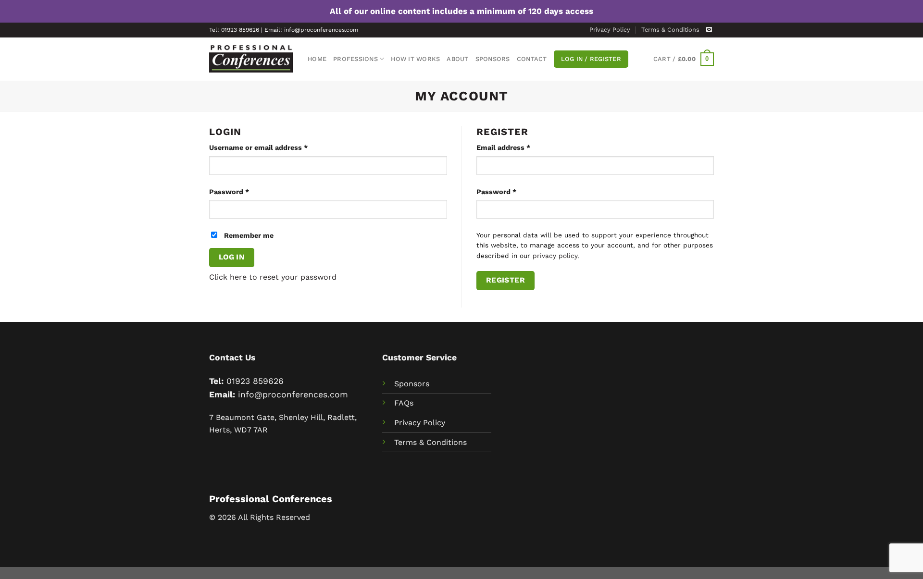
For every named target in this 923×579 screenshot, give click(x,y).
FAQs (403, 402)
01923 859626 (255, 381)
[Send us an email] (709, 29)
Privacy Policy (609, 29)
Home (317, 58)
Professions (355, 58)
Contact (532, 58)
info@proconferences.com (293, 394)
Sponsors (492, 58)
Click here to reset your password (273, 277)
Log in (232, 257)
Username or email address (273, 147)
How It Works (415, 58)
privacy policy (555, 255)
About (457, 58)
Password (244, 191)
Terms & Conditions (670, 29)
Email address (518, 147)
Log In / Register (591, 58)
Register (505, 280)
